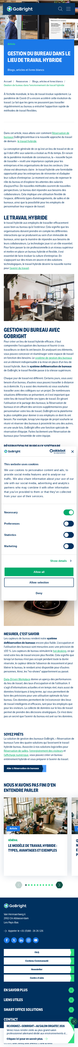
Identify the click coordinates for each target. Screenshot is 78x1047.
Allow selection (39, 582)
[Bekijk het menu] (68, 9)
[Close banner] (72, 451)
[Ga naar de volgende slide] (59, 885)
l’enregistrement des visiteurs (46, 750)
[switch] (68, 524)
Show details (58, 560)
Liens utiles (13, 1000)
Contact (11, 1019)
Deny (39, 592)
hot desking (59, 651)
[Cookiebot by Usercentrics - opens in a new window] (49, 451)
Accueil (8, 81)
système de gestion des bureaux (53, 358)
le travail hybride (27, 141)
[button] (26, 885)
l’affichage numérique (16, 755)
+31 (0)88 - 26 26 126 (31, 930)
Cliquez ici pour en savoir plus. (25, 1038)
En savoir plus (16, 990)
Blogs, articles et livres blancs (47, 81)
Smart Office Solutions (23, 1009)
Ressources (22, 81)
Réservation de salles (16, 750)
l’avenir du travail (19, 268)
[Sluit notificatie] (74, 1021)
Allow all (39, 571)
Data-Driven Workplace (17, 679)
